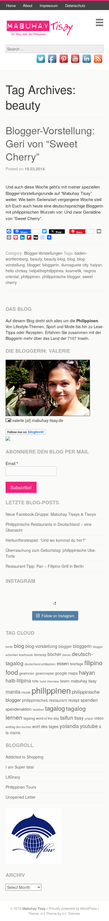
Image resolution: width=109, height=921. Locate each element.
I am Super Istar (20, 767)
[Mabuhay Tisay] (40, 41)
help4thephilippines (46, 270)
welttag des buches (18, 727)
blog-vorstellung (41, 646)
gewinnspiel (44, 673)
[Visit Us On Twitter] (40, 62)
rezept (73, 700)
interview (53, 681)
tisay (79, 718)
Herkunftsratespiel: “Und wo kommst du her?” (46, 540)
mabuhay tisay (83, 681)
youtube (89, 725)
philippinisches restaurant (44, 700)
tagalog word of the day (41, 718)
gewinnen (26, 673)
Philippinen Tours (21, 787)
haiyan (96, 265)
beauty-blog (54, 259)
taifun (66, 717)
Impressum (49, 5)
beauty (36, 259)
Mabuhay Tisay (34, 908)
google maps (66, 673)
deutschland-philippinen (40, 664)
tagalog (55, 707)
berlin (9, 647)
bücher (54, 654)
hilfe (35, 681)
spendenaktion (19, 709)
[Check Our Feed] (98, 62)
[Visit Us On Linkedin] (86, 62)
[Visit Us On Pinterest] (63, 62)
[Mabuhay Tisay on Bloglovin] (26, 433)
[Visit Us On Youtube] (75, 62)
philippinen (30, 276)
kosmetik (73, 270)
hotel (43, 681)
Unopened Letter (20, 797)
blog (71, 259)
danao (66, 655)
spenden (89, 700)
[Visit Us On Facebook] (52, 62)
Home (11, 5)
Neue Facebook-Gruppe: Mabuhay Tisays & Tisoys (51, 514)
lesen (65, 681)
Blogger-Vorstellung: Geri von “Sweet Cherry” (50, 143)
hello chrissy (16, 270)
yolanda (69, 725)
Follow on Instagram (58, 615)
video (99, 718)
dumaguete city (74, 265)
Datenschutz (75, 5)
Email (12, 463)
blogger (33, 265)
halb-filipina (18, 680)
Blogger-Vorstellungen (43, 253)
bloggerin (50, 265)
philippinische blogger (61, 276)
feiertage (76, 663)
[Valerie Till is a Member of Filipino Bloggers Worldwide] (33, 862)
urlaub (89, 718)
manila (13, 691)
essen (63, 663)
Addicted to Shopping (24, 757)
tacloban (38, 709)
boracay (40, 654)
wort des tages (45, 726)
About (27, 5)
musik (26, 692)
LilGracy (13, 777)
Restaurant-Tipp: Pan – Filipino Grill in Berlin (45, 566)
